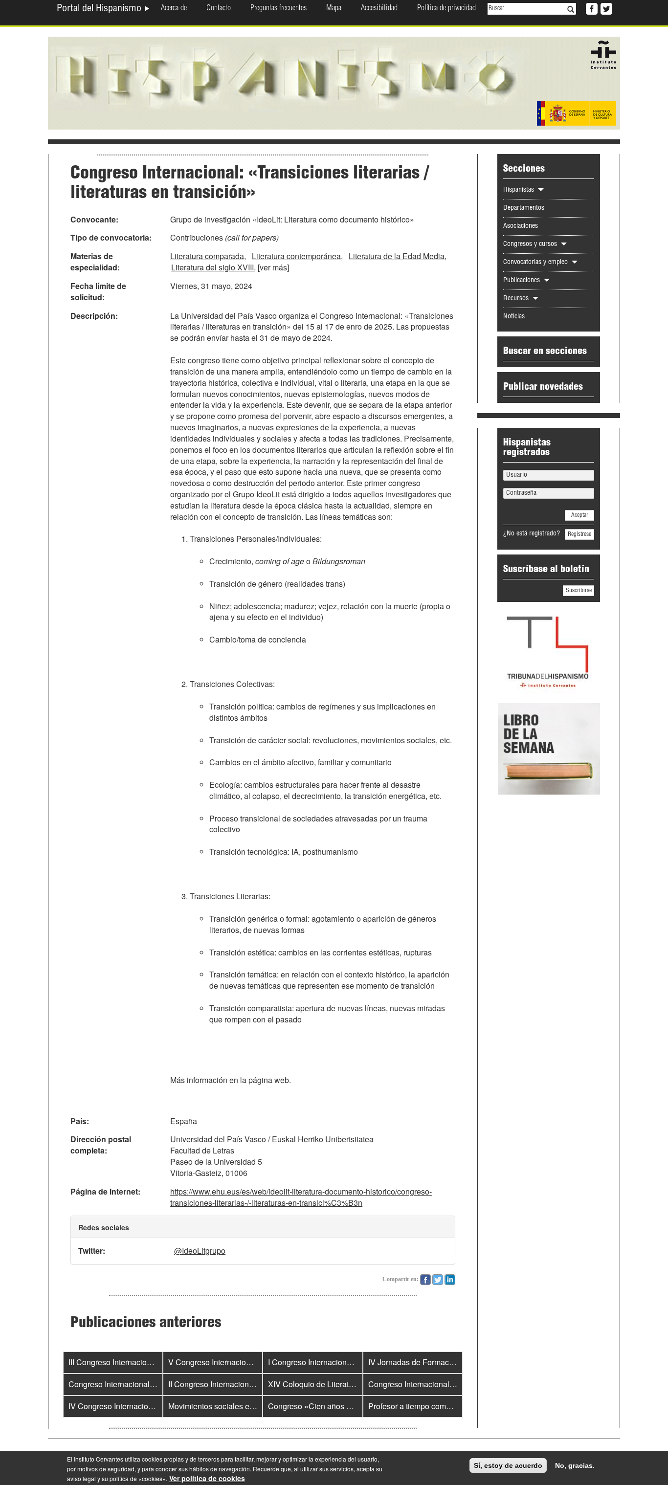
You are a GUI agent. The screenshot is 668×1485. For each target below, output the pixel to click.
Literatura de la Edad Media (397, 256)
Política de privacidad (446, 9)
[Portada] (334, 82)
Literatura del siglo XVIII (212, 267)
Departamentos (523, 208)
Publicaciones (522, 280)
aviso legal (81, 1478)
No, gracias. (575, 1465)
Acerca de (174, 9)
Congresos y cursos (531, 244)
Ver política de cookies (207, 1478)
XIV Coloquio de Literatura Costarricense (339, 1384)
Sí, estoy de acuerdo (508, 1465)
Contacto (218, 9)
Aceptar (579, 515)
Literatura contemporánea (296, 256)
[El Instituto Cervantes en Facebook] (591, 8)
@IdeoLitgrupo (199, 1250)
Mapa (333, 9)
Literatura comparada (207, 256)
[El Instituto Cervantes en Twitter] (605, 8)
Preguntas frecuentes (278, 9)
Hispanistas (519, 190)
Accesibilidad (379, 9)
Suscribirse (579, 591)
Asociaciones (520, 226)
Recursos (517, 298)
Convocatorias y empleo (536, 262)
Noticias (514, 316)
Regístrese (579, 534)
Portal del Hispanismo (100, 9)
